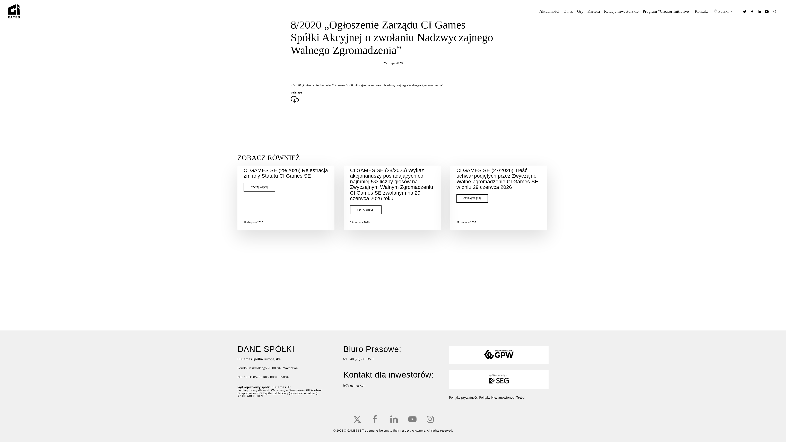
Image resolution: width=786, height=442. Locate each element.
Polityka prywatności (464, 397)
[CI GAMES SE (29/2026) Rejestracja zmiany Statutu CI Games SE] (285, 198)
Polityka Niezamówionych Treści (502, 397)
